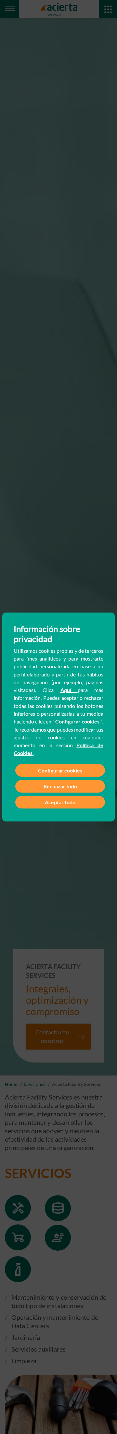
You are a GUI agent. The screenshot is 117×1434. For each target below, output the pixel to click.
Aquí (69, 690)
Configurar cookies (77, 721)
